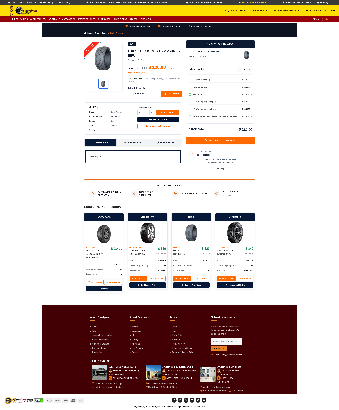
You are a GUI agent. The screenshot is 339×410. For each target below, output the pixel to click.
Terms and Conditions (182, 348)
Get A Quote (138, 348)
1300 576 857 (240, 10)
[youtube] (204, 400)
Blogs (134, 335)
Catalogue (137, 331)
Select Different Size (137, 88)
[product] (104, 232)
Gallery (135, 339)
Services (105, 19)
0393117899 (172, 378)
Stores (133, 19)
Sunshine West (286, 10)
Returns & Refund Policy (183, 352)
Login (174, 327)
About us (136, 344)
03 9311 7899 (301, 10)
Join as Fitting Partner (102, 335)
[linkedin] (192, 400)
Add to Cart (169, 112)
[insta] (180, 400)
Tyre (97, 33)
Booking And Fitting (158, 119)
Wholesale (54, 19)
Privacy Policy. (200, 407)
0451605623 (223, 382)
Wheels (24, 19)
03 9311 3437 (269, 10)
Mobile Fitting (120, 19)
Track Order (177, 335)
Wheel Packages (38, 19)
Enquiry (220, 168)
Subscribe (219, 348)
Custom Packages (100, 344)
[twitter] (186, 400)
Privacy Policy (178, 344)
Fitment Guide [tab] (167, 142)
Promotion (97, 352)
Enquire (229, 10)
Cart (319, 19)
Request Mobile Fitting (160, 126)
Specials (94, 19)
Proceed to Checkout (222, 140)
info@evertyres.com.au (232, 355)
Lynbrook (316, 10)
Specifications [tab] (135, 142)
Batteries (83, 19)
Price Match (146, 19)
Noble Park (256, 10)
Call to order (96, 282)
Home (89, 33)
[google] (198, 400)
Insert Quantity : (144, 107)
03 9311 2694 (328, 10)
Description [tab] (102, 142)
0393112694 (227, 378)
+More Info (104, 289)
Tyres (15, 19)
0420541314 (186, 378)
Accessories (68, 19)
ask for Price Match (254, 2)
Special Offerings (100, 348)
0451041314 (132, 378)
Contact (135, 352)
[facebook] (174, 400)
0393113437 (203, 155)
